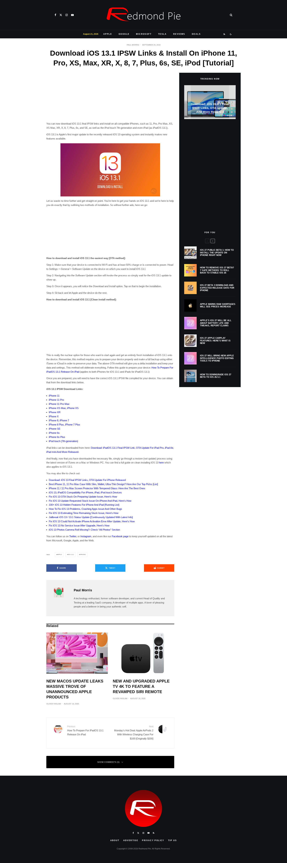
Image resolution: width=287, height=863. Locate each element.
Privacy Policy (153, 840)
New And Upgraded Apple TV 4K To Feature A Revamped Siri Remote (141, 686)
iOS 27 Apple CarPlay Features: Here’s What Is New (215, 340)
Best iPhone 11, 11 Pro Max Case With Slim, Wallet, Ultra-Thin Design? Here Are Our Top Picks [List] (103, 484)
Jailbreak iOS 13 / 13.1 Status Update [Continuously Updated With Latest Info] (91, 517)
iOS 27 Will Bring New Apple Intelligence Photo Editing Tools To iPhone (217, 358)
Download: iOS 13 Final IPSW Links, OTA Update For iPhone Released (87, 480)
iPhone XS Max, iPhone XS (64, 408)
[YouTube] (72, 15)
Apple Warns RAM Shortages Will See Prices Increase (217, 305)
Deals (196, 34)
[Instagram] (66, 15)
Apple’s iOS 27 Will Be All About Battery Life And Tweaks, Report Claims (215, 323)
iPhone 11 (54, 395)
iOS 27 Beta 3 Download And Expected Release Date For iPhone (217, 288)
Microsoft (143, 34)
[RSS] (224, 34)
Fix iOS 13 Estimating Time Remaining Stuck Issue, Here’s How (83, 513)
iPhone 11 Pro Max (59, 404)
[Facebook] (55, 15)
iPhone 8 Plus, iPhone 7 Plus (64, 424)
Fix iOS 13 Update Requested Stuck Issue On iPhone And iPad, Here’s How (90, 500)
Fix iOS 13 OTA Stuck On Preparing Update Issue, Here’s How (83, 496)
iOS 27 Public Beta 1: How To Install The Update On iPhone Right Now (217, 252)
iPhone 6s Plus (57, 437)
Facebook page (120, 536)
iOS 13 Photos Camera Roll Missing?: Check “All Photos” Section (84, 529)
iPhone (83, 554)
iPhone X (54, 416)
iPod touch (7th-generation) (63, 441)
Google (124, 34)
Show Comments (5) (108, 762)
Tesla (162, 34)
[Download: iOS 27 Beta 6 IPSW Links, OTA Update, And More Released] (210, 102)
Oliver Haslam (53, 704)
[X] (61, 15)
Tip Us (172, 840)
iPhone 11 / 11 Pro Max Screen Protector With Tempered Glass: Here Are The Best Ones (97, 488)
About (114, 840)
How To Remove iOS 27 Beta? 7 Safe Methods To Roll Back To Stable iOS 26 (217, 270)
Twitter (72, 536)
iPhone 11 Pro (56, 399)
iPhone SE (54, 428)
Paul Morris (133, 45)
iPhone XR (54, 412)
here (161, 462)
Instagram (85, 536)
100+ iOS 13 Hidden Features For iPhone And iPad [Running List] (84, 504)
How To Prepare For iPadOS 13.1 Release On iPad (85, 730)
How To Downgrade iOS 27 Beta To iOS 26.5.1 (215, 375)
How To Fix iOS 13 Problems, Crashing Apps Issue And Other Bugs (85, 508)
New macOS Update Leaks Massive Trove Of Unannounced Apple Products (74, 689)
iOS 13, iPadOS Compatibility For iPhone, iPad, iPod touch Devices (85, 492)
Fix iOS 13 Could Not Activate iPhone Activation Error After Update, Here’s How (92, 521)
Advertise (130, 840)
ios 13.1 (71, 554)
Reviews (179, 34)
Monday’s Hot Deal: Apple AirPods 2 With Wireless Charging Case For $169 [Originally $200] (133, 732)
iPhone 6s (54, 432)
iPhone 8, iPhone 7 (59, 420)
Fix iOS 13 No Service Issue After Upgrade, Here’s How (79, 525)
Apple (107, 34)
